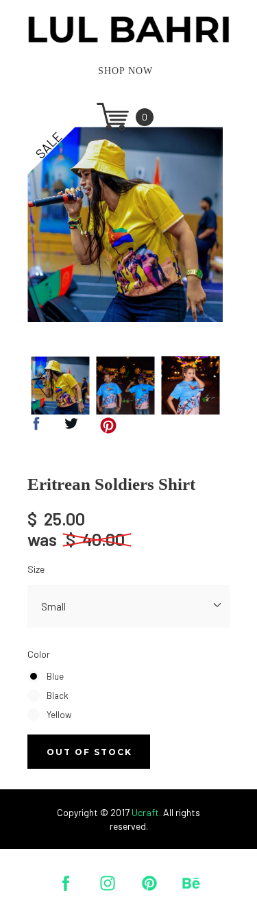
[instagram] (107, 883)
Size (36, 569)
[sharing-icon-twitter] (71, 427)
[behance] (191, 883)
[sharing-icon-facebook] (36, 427)
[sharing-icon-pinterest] (108, 427)
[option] (125, 224)
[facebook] (66, 883)
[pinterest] (149, 883)
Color (38, 654)
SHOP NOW (125, 71)
